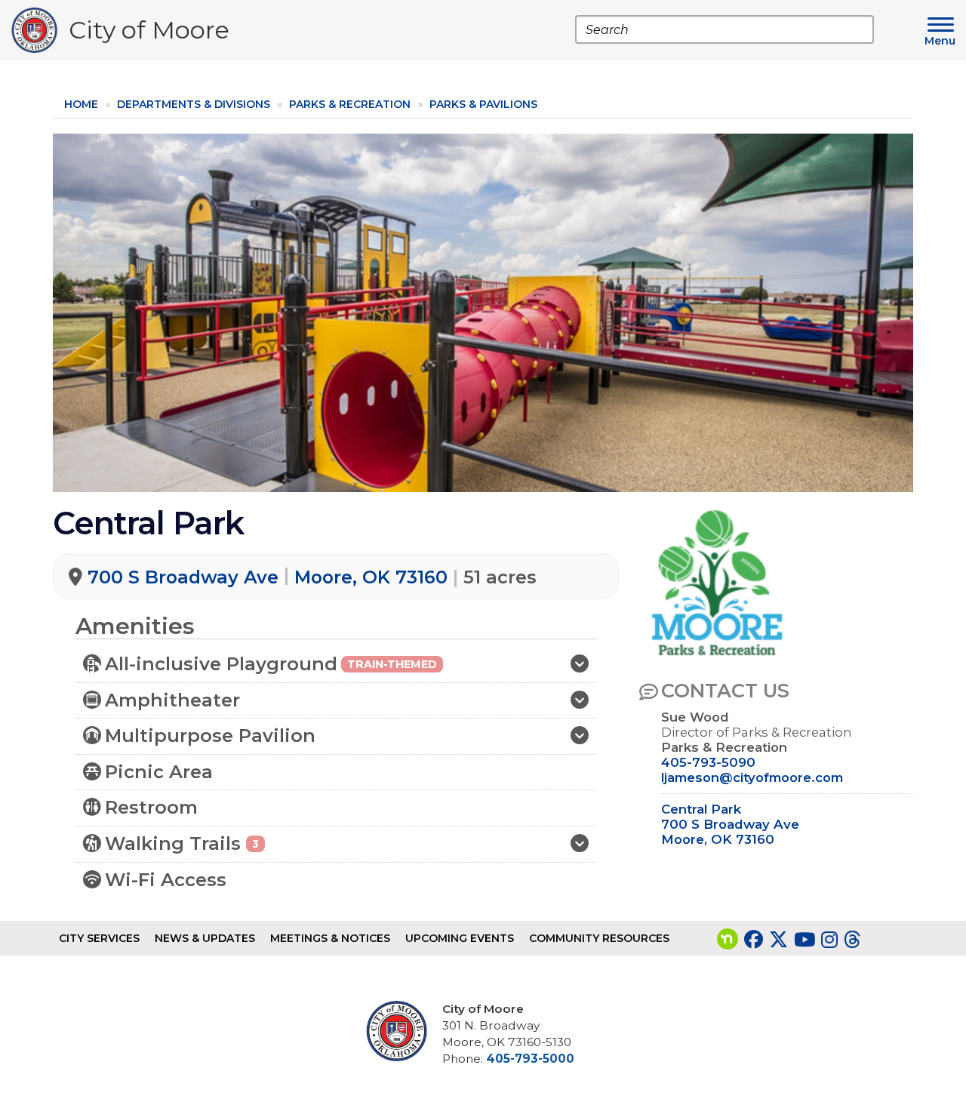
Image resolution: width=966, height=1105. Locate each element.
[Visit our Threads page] (852, 939)
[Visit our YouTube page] (804, 939)
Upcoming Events (459, 938)
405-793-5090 (708, 762)
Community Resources (599, 938)
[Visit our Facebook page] (753, 939)
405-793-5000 (530, 1058)
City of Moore (149, 34)
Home (81, 104)
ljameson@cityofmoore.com (752, 777)
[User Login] (402, 1031)
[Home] (40, 30)
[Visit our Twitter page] (778, 939)
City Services (99, 938)
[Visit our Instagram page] (829, 939)
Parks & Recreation (350, 104)
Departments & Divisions (193, 104)
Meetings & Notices (330, 938)
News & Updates (205, 938)
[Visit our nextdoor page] (727, 939)
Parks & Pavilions (483, 104)
